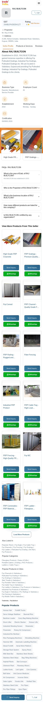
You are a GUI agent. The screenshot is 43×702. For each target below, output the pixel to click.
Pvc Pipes (24, 685)
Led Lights (19, 669)
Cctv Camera (31, 669)
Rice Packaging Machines (12, 638)
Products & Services (24, 46)
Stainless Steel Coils (10, 685)
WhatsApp (12, 274)
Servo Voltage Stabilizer (11, 614)
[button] (36, 13)
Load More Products (21, 534)
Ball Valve (6, 673)
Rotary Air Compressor (22, 630)
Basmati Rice (28, 614)
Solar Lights (7, 681)
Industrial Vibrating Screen (12, 626)
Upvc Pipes (22, 689)
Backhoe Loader (9, 618)
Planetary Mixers (23, 665)
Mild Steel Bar (8, 654)
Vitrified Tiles (31, 681)
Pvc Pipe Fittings (9, 689)
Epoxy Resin (26, 650)
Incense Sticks (23, 677)
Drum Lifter (7, 622)
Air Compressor (9, 677)
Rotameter (29, 626)
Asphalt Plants (8, 662)
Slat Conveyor (22, 662)
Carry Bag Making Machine (28, 618)
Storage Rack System (11, 650)
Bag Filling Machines (29, 658)
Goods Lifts (19, 681)
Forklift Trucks (20, 610)
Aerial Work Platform (23, 646)
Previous (7, 147)
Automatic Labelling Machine (26, 642)
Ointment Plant (8, 665)
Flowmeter (7, 630)
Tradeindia (5, 600)
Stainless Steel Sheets (25, 654)
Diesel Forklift (8, 646)
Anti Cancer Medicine (21, 673)
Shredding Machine (32, 638)
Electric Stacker (20, 622)
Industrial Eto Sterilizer (11, 634)
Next (35, 147)
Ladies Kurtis (8, 669)
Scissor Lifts (33, 622)
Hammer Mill (7, 642)
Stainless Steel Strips (10, 658)
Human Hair (7, 610)
